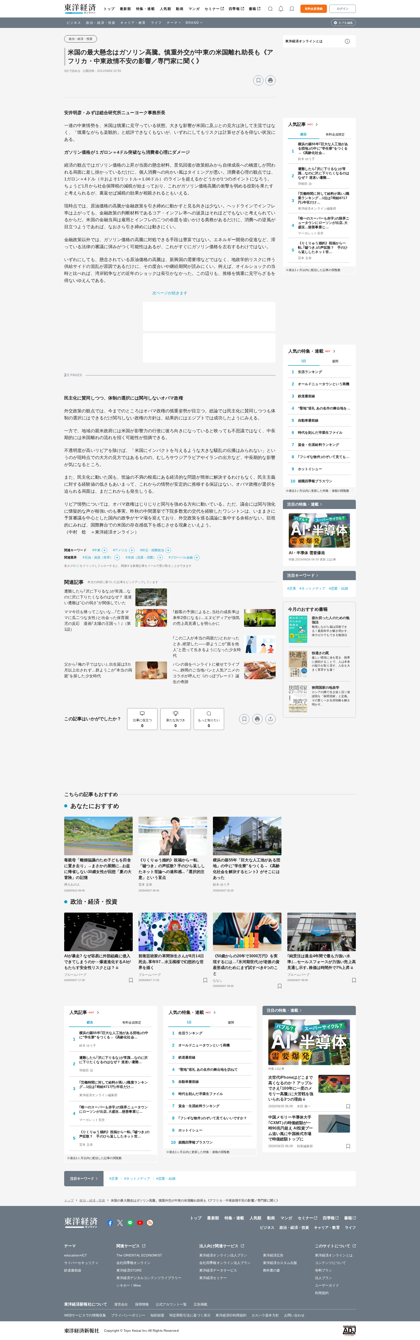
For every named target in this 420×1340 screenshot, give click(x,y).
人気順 (165, 9)
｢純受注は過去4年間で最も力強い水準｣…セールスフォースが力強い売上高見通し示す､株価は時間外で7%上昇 (321, 962)
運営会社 (121, 1304)
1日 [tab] (303, 361)
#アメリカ (120, 550)
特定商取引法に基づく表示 (189, 1315)
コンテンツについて (330, 1263)
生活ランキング (310, 372)
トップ (109, 9)
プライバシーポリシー (128, 1315)
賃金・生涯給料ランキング (318, 445)
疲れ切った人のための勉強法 (331, 620)
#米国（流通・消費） (141, 557)
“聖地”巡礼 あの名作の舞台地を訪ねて (324, 408)
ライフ (156, 23)
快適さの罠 (320, 653)
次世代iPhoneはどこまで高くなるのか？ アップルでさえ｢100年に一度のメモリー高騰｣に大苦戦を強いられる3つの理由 (290, 1088)
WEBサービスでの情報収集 (85, 1315)
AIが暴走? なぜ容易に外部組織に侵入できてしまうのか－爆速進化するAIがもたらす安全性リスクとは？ (97, 962)
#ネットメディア (312, 588)
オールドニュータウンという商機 (324, 384)
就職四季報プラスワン (315, 481)
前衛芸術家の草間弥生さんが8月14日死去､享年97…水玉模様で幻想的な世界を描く (171, 962)
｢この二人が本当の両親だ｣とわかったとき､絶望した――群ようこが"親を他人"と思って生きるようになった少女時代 (207, 647)
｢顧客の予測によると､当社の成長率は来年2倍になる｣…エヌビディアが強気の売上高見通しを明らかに (206, 618)
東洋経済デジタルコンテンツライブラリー (149, 1278)
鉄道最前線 (306, 396)
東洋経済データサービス (218, 1270)
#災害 (291, 588)
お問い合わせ (294, 1315)
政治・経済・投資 (100, 23)
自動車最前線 (308, 420)
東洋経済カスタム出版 (280, 1263)
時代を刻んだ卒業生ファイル (320, 432)
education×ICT (75, 1255)
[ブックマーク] (258, 80)
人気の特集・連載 (306, 351)
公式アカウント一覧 (171, 1304)
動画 (180, 9)
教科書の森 (271, 1270)
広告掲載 (200, 1304)
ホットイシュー (310, 469)
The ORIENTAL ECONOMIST (139, 1255)
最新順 (125, 9)
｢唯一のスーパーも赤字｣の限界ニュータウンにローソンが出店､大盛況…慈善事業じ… (324, 222)
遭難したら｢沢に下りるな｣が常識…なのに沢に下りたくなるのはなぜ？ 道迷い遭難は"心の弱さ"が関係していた (98, 597)
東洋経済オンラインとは (304, 41)
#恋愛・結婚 (338, 588)
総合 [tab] (303, 134)
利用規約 (322, 1293)
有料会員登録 (314, 8)
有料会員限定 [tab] (335, 134)
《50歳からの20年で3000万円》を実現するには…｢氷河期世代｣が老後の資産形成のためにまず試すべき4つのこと (246, 964)
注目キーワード (301, 575)
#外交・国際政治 (152, 550)
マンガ (194, 9)
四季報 (234, 9)
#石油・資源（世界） (98, 557)
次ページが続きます (170, 293)
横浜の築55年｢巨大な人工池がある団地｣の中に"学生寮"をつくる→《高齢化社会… (323, 148)
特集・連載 (145, 9)
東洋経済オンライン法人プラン (223, 1255)
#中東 (96, 550)
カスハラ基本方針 (265, 1315)
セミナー (212, 9)
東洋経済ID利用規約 (231, 1315)
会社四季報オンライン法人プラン (225, 1263)
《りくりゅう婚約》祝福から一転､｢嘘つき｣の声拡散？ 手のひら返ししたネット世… (323, 247)
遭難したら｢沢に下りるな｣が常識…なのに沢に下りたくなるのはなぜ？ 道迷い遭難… (324, 173)
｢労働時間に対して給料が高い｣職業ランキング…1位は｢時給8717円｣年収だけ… (324, 198)
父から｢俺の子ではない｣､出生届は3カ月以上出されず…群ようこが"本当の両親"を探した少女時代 (98, 670)
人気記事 (297, 124)
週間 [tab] (335, 361)
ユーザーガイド (327, 1285)
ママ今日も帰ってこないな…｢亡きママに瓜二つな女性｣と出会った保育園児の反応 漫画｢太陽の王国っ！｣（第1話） (97, 620)
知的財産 (157, 1315)
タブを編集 (345, 23)
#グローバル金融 (181, 557)
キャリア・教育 (133, 23)
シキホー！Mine (128, 1285)
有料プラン (323, 1270)
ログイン (343, 8)
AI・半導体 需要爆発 (307, 553)
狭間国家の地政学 (325, 687)
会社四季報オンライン (133, 1263)
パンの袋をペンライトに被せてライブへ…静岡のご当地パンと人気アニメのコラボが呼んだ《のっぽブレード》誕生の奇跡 (206, 673)
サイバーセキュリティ (81, 1263)
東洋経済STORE (129, 1270)
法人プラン (323, 1278)
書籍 (252, 9)
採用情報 (142, 1304)
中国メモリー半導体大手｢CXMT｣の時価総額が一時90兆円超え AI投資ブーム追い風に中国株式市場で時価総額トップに (290, 1128)
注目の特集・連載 (303, 504)
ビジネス (74, 23)
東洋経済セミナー (213, 1278)
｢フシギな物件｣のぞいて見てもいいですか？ (324, 457)
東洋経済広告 (273, 1255)
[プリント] (270, 80)
